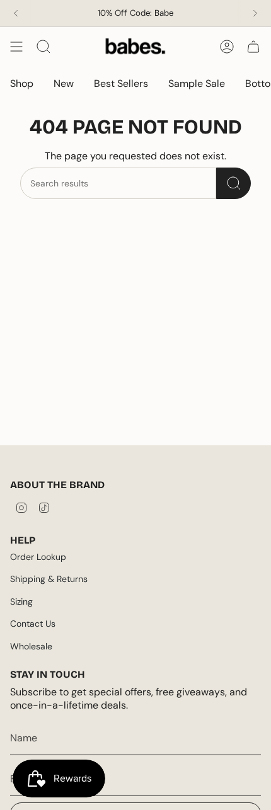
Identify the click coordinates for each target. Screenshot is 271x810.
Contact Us (32, 623)
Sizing (21, 601)
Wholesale (31, 646)
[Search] (233, 183)
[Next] (255, 13)
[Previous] (15, 13)
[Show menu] (16, 46)
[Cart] (253, 46)
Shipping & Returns (49, 579)
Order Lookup (38, 556)
